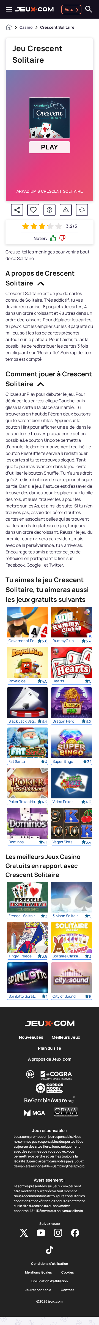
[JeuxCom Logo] (34, 9)
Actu (69, 9)
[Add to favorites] (33, 210)
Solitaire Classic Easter (67, 956)
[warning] (65, 210)
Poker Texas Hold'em (23, 801)
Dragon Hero (63, 721)
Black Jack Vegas (23, 721)
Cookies (67, 1272)
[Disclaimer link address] (56, 1075)
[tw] (24, 1233)
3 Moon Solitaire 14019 (67, 915)
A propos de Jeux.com (49, 1059)
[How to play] (49, 210)
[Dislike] (62, 238)
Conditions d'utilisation (49, 1263)
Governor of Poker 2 (23, 640)
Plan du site (49, 1048)
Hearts (58, 681)
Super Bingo (63, 761)
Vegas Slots (62, 841)
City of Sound (64, 996)
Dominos (16, 841)
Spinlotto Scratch (23, 996)
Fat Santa (17, 761)
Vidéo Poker (63, 801)
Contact (67, 1290)
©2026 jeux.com (49, 1301)
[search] (89, 9)
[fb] (75, 1233)
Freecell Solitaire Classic (23, 915)
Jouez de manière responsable (49, 1163)
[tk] (49, 1250)
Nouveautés (31, 1037)
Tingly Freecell (21, 956)
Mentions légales (38, 1272)
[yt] (41, 1232)
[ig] (58, 1233)
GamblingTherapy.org (68, 1166)
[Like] (53, 238)
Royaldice (17, 681)
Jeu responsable (38, 1290)
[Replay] (82, 210)
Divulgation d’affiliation (49, 1281)
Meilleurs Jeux (66, 1037)
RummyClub (63, 640)
